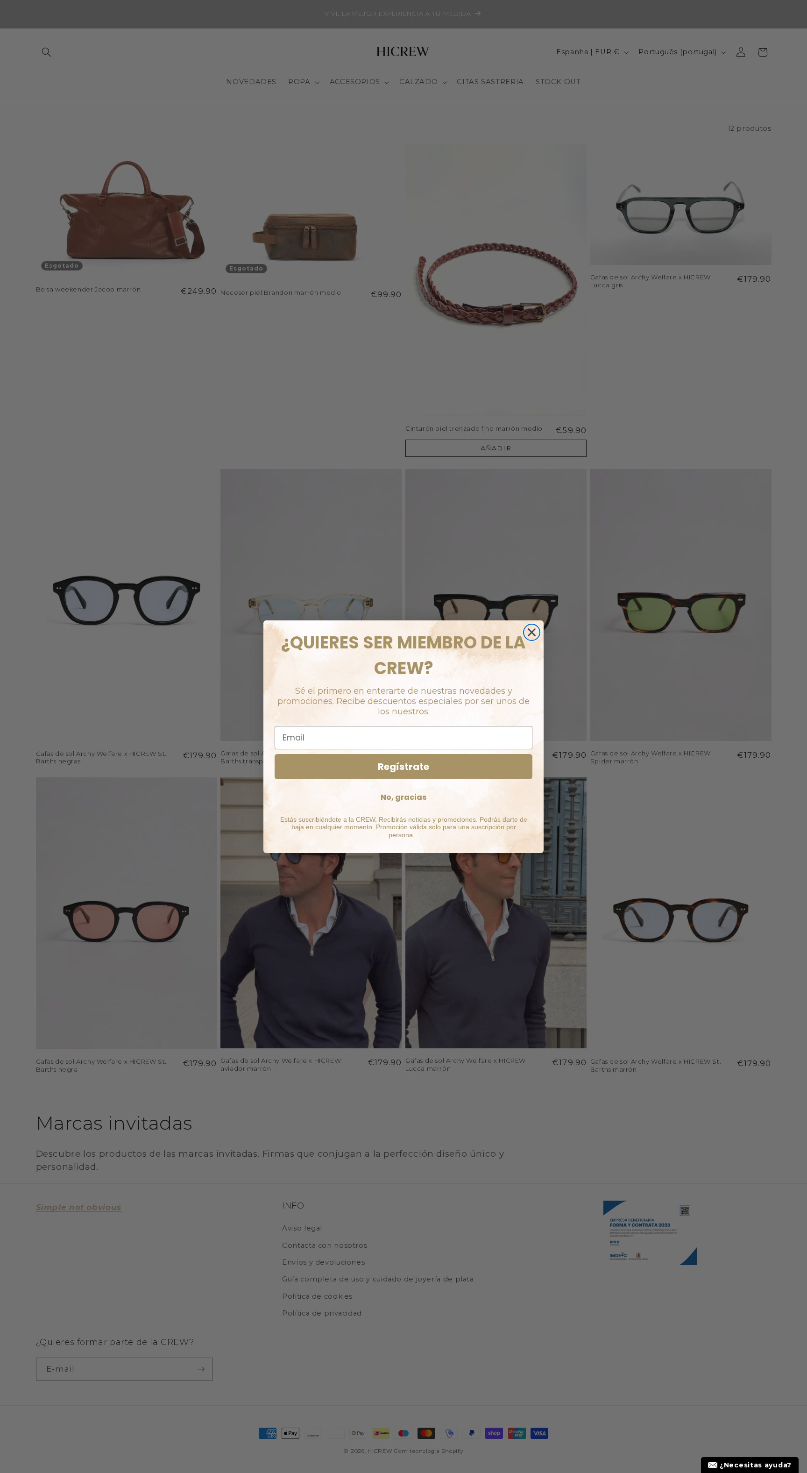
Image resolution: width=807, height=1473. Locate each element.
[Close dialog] (532, 632)
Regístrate (403, 766)
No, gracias (403, 797)
